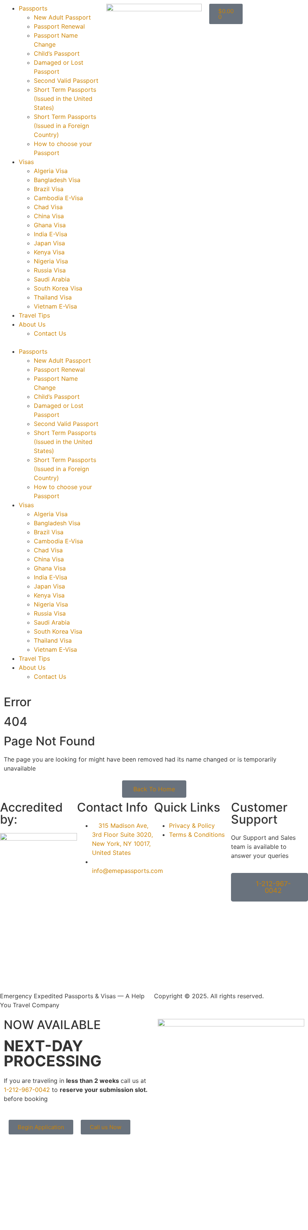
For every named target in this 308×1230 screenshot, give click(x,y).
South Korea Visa (58, 288)
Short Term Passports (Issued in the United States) (65, 98)
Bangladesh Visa (57, 180)
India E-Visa (50, 234)
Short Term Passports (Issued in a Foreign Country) (65, 125)
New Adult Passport (62, 17)
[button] (51, 342)
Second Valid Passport (66, 80)
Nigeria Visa (51, 261)
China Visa (49, 216)
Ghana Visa (50, 225)
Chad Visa (48, 207)
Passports (33, 8)
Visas (26, 162)
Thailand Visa (53, 297)
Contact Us (50, 333)
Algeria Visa (51, 171)
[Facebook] (9, 964)
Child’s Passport (57, 53)
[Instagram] (30, 964)
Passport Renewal (59, 26)
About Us (32, 324)
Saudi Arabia (52, 279)
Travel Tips (34, 315)
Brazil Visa (48, 189)
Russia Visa (50, 270)
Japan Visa (49, 243)
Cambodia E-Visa (58, 198)
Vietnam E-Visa (55, 306)
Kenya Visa (49, 252)
